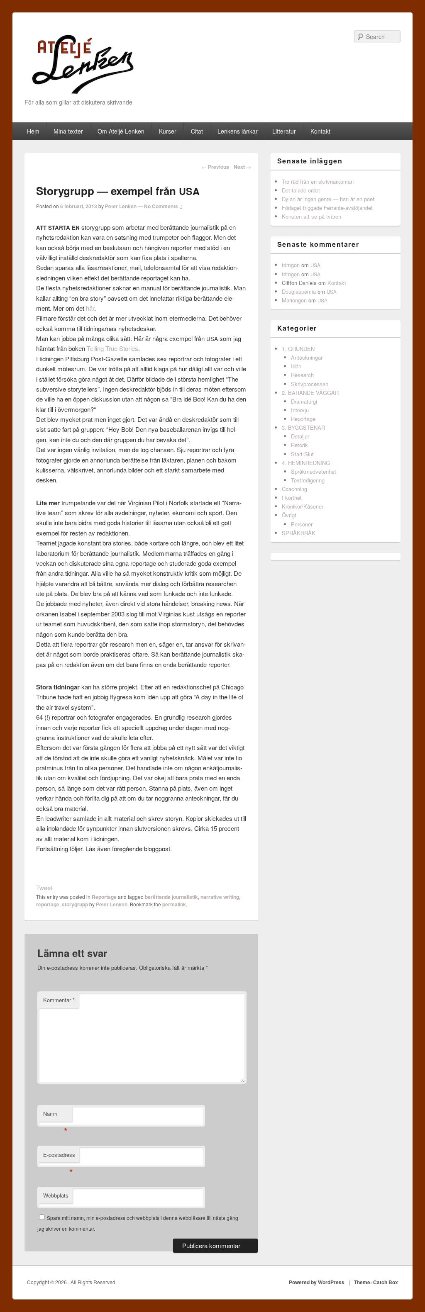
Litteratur (284, 131)
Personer (302, 524)
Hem (33, 131)
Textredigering (308, 480)
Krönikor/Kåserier (302, 506)
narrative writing (219, 897)
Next (242, 166)
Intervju (300, 410)
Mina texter (68, 131)
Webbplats (55, 1195)
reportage (47, 904)
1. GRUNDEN (298, 349)
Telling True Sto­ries (112, 348)
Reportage (104, 897)
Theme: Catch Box (376, 1282)
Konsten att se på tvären (311, 216)
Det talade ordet (301, 190)
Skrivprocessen (309, 384)
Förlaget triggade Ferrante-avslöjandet (327, 208)
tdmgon (291, 265)
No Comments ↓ (163, 206)
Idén (296, 366)
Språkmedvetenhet (313, 471)
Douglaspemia (299, 291)
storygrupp (75, 904)
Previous (215, 166)
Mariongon (294, 300)
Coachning (294, 489)
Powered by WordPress (316, 1282)
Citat (197, 131)
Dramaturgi (304, 401)
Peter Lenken (121, 206)
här (90, 308)
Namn (55, 1116)
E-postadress (59, 1157)
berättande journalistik (171, 897)
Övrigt (289, 515)
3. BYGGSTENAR (303, 427)
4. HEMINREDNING (306, 463)
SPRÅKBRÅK (298, 533)
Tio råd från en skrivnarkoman (318, 181)
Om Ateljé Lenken (121, 131)
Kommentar (59, 1000)
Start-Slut (302, 454)
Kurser (167, 131)
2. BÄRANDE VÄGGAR (310, 393)
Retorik (299, 445)
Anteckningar (306, 357)
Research (302, 375)
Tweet (44, 887)
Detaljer (300, 436)
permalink (174, 904)
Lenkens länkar (237, 131)
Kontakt (320, 131)
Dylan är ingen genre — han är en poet (328, 199)
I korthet (292, 497)
